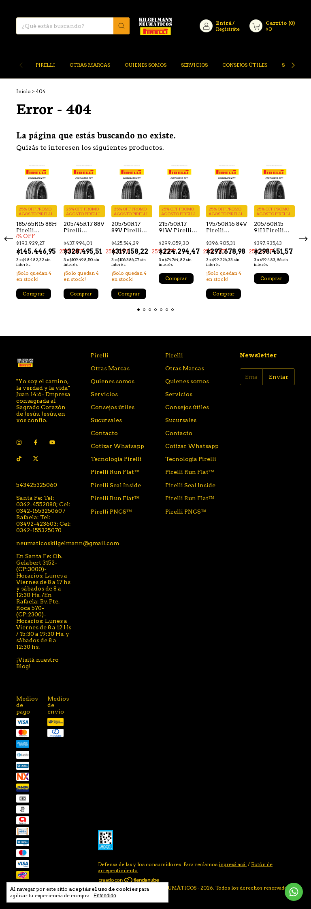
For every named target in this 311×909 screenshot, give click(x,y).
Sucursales (106, 420)
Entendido (105, 895)
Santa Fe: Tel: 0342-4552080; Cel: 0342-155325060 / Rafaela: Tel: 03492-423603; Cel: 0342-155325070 (43, 514)
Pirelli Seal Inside (116, 485)
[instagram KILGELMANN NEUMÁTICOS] (19, 443)
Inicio (23, 91)
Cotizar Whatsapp (117, 446)
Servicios (194, 65)
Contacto (104, 433)
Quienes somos (145, 65)
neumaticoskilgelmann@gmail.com (67, 543)
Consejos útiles (244, 65)
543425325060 (36, 485)
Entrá (224, 23)
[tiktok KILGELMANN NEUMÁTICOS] (19, 459)
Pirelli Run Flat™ (115, 472)
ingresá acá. (233, 864)
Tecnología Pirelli (116, 459)
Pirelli (45, 65)
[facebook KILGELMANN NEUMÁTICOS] (35, 443)
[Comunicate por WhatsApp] (294, 892)
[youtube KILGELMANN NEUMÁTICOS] (52, 443)
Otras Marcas (90, 65)
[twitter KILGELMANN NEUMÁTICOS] (35, 459)
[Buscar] (121, 25)
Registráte (228, 29)
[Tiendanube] (129, 882)
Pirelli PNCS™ (111, 511)
